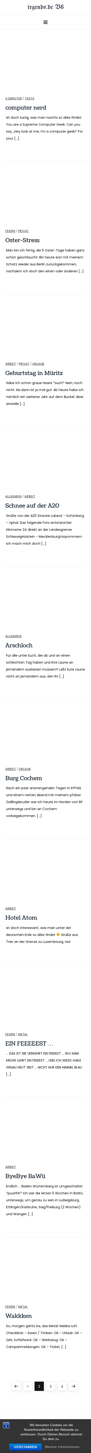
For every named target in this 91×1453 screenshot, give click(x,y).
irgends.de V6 (46, 7)
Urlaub (38, 364)
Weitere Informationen (62, 1447)
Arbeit (10, 364)
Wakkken (18, 1316)
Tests (30, 98)
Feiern (10, 231)
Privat (23, 231)
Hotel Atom (21, 918)
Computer (13, 98)
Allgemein (13, 496)
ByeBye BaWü (25, 1176)
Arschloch (19, 645)
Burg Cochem (23, 778)
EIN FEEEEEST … (29, 1044)
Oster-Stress (22, 240)
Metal (23, 1034)
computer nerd (25, 108)
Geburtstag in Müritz (34, 373)
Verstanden (25, 1447)
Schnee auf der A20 (32, 506)
